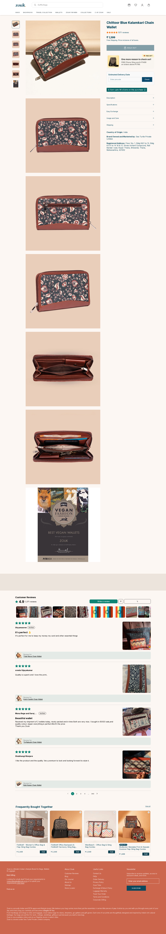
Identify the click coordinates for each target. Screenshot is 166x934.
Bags (18, 12)
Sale (109, 12)
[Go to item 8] (107, 612)
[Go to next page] (97, 793)
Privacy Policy (98, 882)
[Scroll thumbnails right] (148, 612)
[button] (112, 32)
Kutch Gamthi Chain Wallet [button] (33, 699)
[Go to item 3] (16, 44)
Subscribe (136, 888)
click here (20, 883)
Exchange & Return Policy (102, 888)
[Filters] (120, 601)
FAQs (95, 876)
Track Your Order (99, 894)
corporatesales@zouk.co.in (17, 881)
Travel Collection (44, 12)
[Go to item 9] (119, 612)
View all (147, 806)
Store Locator (70, 888)
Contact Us (97, 873)
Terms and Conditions (101, 897)
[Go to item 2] (16, 34)
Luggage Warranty (100, 891)
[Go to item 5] (16, 64)
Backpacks (28, 12)
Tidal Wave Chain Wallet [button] (32, 656)
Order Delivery (98, 879)
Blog (66, 876)
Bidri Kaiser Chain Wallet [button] (32, 785)
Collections (86, 12)
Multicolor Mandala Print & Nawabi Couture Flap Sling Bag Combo (134, 848)
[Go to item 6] (16, 74)
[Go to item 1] (16, 24)
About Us (68, 882)
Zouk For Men (71, 12)
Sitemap (68, 885)
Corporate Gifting (99, 900)
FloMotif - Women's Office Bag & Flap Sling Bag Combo (31, 846)
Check (147, 79)
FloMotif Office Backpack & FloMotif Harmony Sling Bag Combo (63, 846)
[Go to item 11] (143, 612)
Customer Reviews (72, 873)
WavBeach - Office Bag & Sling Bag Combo (98, 846)
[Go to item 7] (16, 84)
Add (43, 852)
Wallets (58, 12)
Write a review (103, 601)
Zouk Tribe (97, 885)
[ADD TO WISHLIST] (46, 812)
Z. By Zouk (99, 12)
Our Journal (69, 879)
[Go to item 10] (131, 612)
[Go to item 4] (16, 54)
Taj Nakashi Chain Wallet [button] (32, 742)
